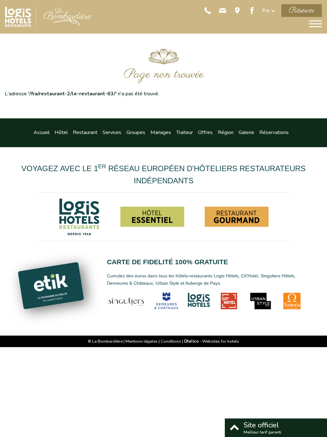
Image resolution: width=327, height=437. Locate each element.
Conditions (171, 341)
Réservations (274, 132)
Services (112, 132)
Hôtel (61, 132)
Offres (205, 132)
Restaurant (85, 132)
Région (225, 132)
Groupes (135, 132)
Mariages (160, 132)
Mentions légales (141, 341)
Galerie (246, 132)
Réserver (301, 10)
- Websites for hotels (211, 341)
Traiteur (184, 132)
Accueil (41, 132)
